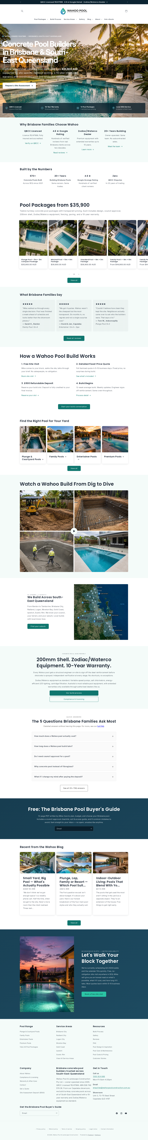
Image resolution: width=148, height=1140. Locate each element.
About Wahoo (25, 1073)
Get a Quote (24, 1089)
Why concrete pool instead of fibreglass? (74, 766)
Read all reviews (74, 338)
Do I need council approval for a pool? (74, 756)
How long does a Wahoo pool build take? (74, 746)
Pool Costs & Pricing (100, 1054)
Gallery (95, 1035)
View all (74, 280)
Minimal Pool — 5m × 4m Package (61, 261)
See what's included (85, 376)
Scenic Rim (60, 1054)
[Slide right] (78, 274)
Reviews (96, 1039)
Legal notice (93, 1129)
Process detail (82, 395)
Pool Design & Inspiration (102, 1047)
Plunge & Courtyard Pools (31, 458)
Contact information (107, 1129)
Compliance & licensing (74, 699)
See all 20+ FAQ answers (74, 788)
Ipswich (59, 1051)
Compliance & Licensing (29, 1077)
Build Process (98, 1031)
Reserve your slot (29, 395)
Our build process (74, 693)
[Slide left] (69, 274)
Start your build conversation (74, 407)
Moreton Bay (61, 1043)
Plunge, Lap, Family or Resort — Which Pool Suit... (74, 881)
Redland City (61, 1035)
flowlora (90, 1135)
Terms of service (67, 1129)
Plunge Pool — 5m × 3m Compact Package (31, 261)
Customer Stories (99, 1058)
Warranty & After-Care (28, 1081)
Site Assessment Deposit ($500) (32, 1092)
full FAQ (100, 726)
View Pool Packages (49, 85)
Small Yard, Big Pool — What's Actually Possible (36, 881)
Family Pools (56, 456)
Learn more (87, 149)
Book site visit (27, 376)
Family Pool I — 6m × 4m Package (120, 261)
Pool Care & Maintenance (102, 1051)
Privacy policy (41, 1129)
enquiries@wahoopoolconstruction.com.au (111, 1087)
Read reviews (59, 153)
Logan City (60, 1039)
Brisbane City (61, 1031)
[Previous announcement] (20, 2)
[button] (22, 11)
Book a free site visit (94, 994)
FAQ (94, 1043)
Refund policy (53, 1129)
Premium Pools (113, 456)
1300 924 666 (99, 1076)
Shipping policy (81, 1129)
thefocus (98, 1135)
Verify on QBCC (32, 143)
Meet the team (114, 146)
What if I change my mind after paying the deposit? (74, 776)
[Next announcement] (127, 2)
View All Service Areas (65, 1058)
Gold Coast (60, 1047)
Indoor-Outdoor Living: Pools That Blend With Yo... (109, 881)
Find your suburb (38, 626)
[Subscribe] (91, 828)
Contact (23, 1085)
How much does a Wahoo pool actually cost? (74, 736)
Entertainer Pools (87, 456)
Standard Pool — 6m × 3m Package (92, 261)
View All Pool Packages (29, 1047)
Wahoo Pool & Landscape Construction (65, 1135)
